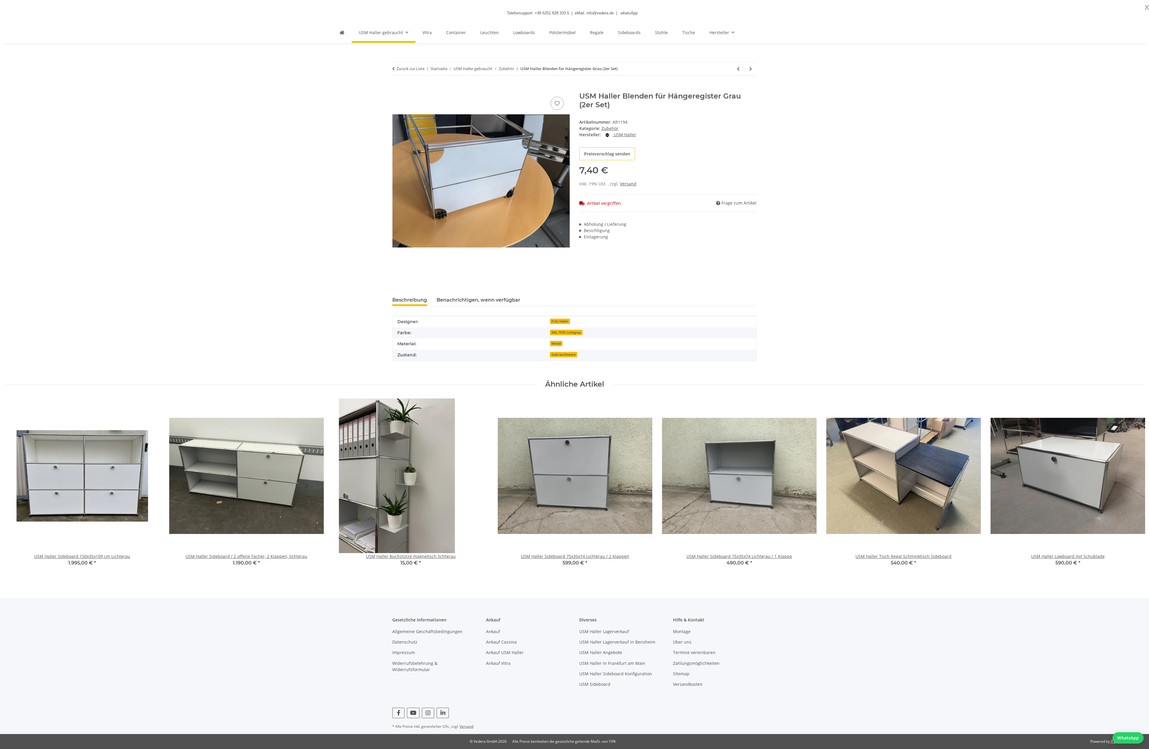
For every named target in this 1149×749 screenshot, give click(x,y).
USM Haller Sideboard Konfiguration (615, 674)
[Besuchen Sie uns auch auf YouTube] (413, 713)
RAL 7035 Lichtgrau (566, 332)
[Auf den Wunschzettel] (557, 103)
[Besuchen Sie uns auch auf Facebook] (398, 713)
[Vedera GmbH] (342, 32)
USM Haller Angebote (600, 652)
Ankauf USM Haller (505, 652)
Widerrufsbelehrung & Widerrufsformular (414, 666)
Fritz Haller (560, 321)
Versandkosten (688, 684)
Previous (15, 486)
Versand (628, 184)
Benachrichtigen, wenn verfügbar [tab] (478, 300)
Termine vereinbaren (694, 652)
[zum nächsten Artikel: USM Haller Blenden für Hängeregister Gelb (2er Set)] (750, 68)
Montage (682, 631)
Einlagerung (596, 237)
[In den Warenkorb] (397, 88)
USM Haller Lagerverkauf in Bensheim (617, 642)
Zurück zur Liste (410, 68)
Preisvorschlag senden (607, 154)
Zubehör (609, 128)
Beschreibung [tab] (409, 300)
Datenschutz (404, 642)
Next (1134, 486)
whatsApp (629, 13)
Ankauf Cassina (501, 642)
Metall (556, 343)
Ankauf (493, 631)
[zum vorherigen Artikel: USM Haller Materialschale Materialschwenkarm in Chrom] (738, 68)
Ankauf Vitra (498, 663)
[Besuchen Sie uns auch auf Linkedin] (443, 713)
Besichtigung (597, 230)
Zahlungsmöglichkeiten (696, 663)
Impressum (403, 652)
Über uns (682, 642)
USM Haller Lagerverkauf (604, 631)
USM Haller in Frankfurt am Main (612, 663)
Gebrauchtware (563, 354)
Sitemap (681, 674)
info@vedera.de (600, 13)
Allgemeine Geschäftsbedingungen (427, 631)
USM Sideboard (594, 684)
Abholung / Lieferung (605, 224)
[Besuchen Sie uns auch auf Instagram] (428, 713)
